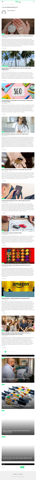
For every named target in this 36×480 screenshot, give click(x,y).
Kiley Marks (4, 459)
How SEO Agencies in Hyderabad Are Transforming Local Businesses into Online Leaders (17, 101)
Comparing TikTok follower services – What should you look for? (16, 200)
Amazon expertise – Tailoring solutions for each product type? (16, 298)
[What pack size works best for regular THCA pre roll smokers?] (18, 396)
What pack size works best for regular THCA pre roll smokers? (17, 405)
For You (3, 198)
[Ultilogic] (18, 1)
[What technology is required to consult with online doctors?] (18, 125)
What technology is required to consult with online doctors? (15, 134)
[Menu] (2, 2)
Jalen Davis (4, 407)
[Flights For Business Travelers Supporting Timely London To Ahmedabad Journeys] (18, 422)
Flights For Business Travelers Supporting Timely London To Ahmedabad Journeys (16, 431)
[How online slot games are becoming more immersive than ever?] (18, 256)
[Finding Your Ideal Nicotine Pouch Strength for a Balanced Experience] (18, 26)
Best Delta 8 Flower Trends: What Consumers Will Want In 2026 (17, 458)
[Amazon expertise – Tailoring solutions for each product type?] (18, 289)
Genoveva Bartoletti (11, 10)
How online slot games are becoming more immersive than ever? (16, 265)
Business (3, 98)
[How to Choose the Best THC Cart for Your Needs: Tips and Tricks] (18, 160)
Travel (3, 410)
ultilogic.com (23, 476)
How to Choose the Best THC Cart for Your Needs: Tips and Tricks (17, 169)
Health (3, 167)
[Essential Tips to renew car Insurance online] (18, 224)
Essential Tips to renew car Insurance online (12, 232)
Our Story (21, 474)
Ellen (3, 433)
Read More (4, 48)
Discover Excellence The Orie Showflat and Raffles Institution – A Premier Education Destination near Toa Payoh (16, 333)
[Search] (33, 2)
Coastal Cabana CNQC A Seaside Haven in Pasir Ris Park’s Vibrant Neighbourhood (16, 69)
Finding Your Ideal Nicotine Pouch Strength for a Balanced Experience (17, 35)
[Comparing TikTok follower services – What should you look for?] (18, 191)
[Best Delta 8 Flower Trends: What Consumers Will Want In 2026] (18, 448)
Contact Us (15, 474)
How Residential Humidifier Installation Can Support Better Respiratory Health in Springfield (16, 379)
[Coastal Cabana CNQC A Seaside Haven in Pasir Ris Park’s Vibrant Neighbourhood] (18, 59)
